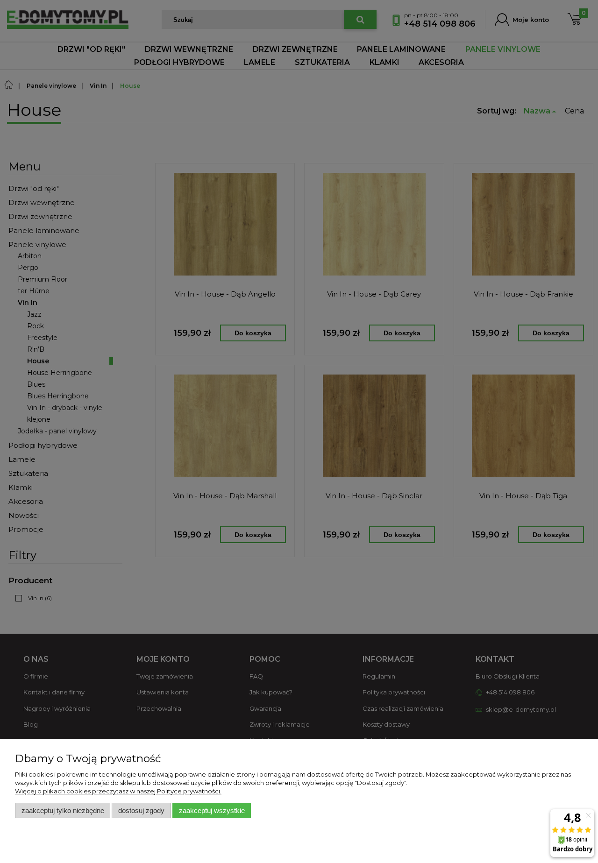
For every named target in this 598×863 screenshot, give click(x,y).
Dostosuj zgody (141, 810)
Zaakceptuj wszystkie (212, 810)
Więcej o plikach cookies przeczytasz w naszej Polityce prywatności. (118, 791)
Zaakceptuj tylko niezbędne (62, 810)
